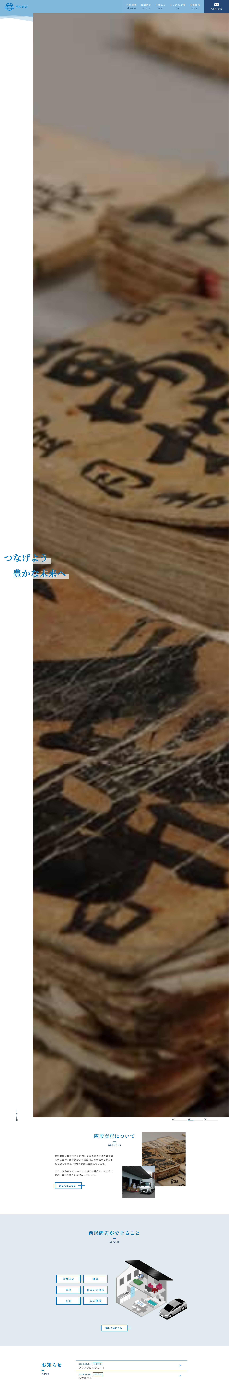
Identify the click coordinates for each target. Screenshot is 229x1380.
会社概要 (131, 6)
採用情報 (195, 6)
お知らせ (160, 6)
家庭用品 (68, 1279)
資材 (68, 1290)
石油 (68, 1301)
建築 (96, 1279)
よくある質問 (178, 6)
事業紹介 (146, 6)
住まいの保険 (95, 1290)
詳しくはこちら (67, 1185)
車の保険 (96, 1301)
